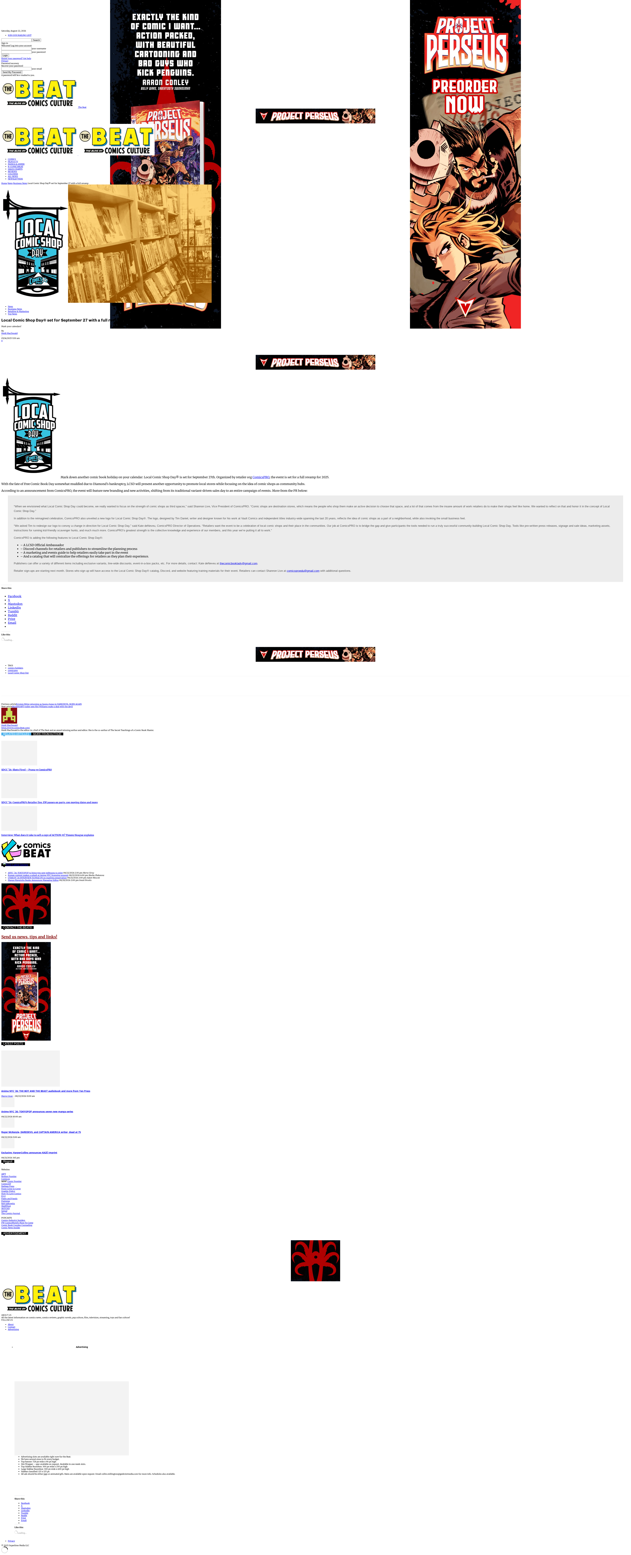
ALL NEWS (13, 176)
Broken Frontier (8, 1176)
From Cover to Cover (11, 1188)
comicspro (13, 670)
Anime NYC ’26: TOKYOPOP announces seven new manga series (37, 1111)
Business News (20, 183)
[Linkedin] (42, 345)
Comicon (5, 1179)
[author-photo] (9, 723)
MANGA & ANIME (16, 164)
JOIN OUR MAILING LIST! (19, 35)
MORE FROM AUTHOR (47, 734)
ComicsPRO (261, 477)
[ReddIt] (54, 345)
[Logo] (39, 154)
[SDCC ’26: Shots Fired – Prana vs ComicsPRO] (19, 764)
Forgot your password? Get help (16, 58)
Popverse (5, 1201)
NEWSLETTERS (15, 179)
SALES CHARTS (15, 169)
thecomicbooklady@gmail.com (238, 563)
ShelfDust (6, 1206)
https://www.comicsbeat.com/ (15, 727)
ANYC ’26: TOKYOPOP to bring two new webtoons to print (35, 873)
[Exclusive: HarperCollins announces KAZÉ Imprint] (7, 1147)
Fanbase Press (7, 1186)
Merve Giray (7, 1096)
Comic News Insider (10, 1227)
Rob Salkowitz (8, 1203)
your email (37, 69)
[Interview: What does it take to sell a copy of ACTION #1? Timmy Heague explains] (19, 830)
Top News (12, 314)
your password (39, 52)
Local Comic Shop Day (18, 673)
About (11, 1324)
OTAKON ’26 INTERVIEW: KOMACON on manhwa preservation (37, 877)
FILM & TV (13, 161)
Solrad (4, 1211)
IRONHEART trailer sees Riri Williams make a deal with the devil (42, 706)
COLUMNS (13, 174)
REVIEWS (12, 171)
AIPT (3, 1174)
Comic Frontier (14, 1181)
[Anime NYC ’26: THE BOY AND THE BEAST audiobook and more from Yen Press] (30, 1086)
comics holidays (15, 668)
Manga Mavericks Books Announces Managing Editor (33, 880)
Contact (11, 1327)
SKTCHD (5, 1208)
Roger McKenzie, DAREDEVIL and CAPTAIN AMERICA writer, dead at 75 (41, 1132)
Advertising (13, 1329)
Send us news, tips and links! (29, 936)
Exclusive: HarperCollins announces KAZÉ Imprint (29, 1152)
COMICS (12, 159)
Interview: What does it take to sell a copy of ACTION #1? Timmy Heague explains (47, 835)
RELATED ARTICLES (16, 734)
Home (4, 183)
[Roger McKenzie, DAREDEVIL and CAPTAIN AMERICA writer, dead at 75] (7, 1127)
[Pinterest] (30, 345)
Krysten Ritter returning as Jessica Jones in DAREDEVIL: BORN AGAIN (49, 704)
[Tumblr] (77, 345)
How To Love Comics (11, 1193)
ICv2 (3, 1196)
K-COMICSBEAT (15, 166)
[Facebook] (6, 345)
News (10, 183)
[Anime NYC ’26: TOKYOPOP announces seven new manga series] (7, 1106)
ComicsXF (6, 1184)
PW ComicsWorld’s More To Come (17, 1222)
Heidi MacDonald (9, 333)
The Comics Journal (10, 1213)
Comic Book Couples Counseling (16, 1225)
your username (39, 48)
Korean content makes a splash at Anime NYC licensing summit (38, 875)
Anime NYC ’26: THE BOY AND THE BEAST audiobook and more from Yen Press (45, 1091)
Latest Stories (20, 864)
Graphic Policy (8, 1191)
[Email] (65, 345)
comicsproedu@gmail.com (303, 570)
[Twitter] (18, 345)
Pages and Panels (9, 1198)
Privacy (4, 61)
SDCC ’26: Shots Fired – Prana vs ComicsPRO (26, 769)
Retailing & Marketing (18, 311)
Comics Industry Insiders (13, 1220)
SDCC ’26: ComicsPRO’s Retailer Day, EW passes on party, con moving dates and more (49, 802)
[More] (89, 345)
